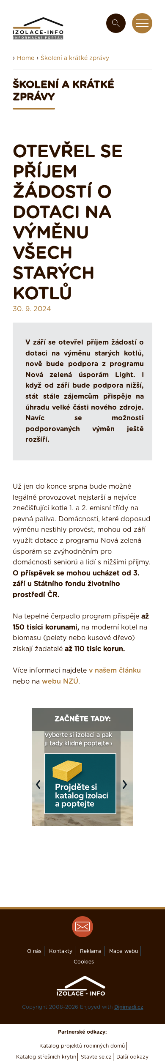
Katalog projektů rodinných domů (82, 1045)
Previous (40, 789)
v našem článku (115, 670)
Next (127, 789)
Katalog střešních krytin (46, 1056)
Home (25, 58)
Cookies (84, 961)
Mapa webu (123, 951)
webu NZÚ (60, 681)
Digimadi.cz (128, 1007)
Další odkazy (132, 1056)
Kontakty (60, 951)
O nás (34, 951)
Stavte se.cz (96, 1056)
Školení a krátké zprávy (75, 58)
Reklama (91, 951)
